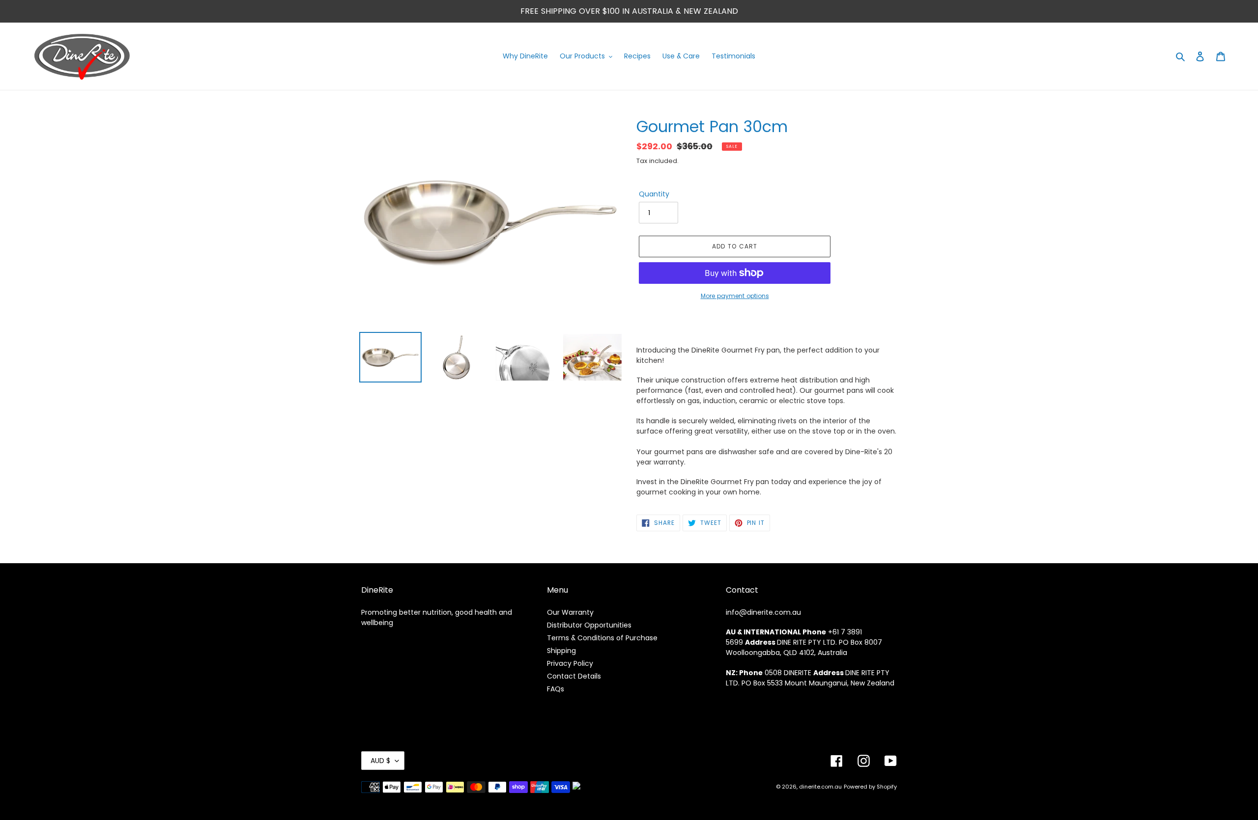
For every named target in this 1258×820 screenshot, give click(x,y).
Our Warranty (570, 612)
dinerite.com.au (820, 787)
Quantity (654, 194)
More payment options (735, 296)
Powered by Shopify (870, 787)
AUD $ (380, 760)
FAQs (555, 689)
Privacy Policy (570, 663)
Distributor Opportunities (589, 625)
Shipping (561, 651)
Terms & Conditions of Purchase (602, 638)
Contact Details (574, 676)
